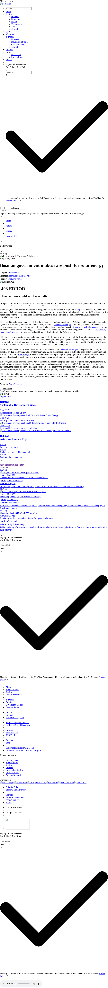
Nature (14, 21)
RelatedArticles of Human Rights (14, 438)
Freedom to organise (9, 447)
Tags (8, 743)
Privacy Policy (12, 200)
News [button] (8, 52)
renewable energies (62, 324)
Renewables (13, 272)
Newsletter (16, 54)
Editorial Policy (12, 787)
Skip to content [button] (6, 1)
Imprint (9, 802)
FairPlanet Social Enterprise (18, 725)
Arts (13, 26)
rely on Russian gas (69, 349)
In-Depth (10, 37)
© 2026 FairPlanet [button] (14, 807)
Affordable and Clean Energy (13, 413)
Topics (9, 14)
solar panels (80, 309)
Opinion (9, 49)
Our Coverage (12, 760)
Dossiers (15, 39)
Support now (6, 396)
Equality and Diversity (16, 790)
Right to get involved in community (16, 452)
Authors (9, 740)
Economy (15, 19)
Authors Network (13, 775)
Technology (16, 24)
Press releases (17, 57)
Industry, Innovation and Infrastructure (17, 420)
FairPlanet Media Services (17, 722)
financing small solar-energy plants (88, 327)
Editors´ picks (12, 762)
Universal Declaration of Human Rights (23, 750)
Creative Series (18, 44)
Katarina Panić (15, 279)
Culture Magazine (14, 694)
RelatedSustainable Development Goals (18, 403)
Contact (9, 795)
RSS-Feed (10, 735)
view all (14, 29)
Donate (9, 59)
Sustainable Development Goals (20, 748)
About (8, 11)
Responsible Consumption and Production (18, 428)
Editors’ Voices (12, 689)
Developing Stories (19, 42)
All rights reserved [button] (14, 812)
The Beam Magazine (15, 717)
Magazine (10, 34)
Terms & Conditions (15, 797)
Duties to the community (11, 457)
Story (8, 32)
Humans (15, 16)
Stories (9, 692)
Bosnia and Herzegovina (19, 276)
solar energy (24, 354)
